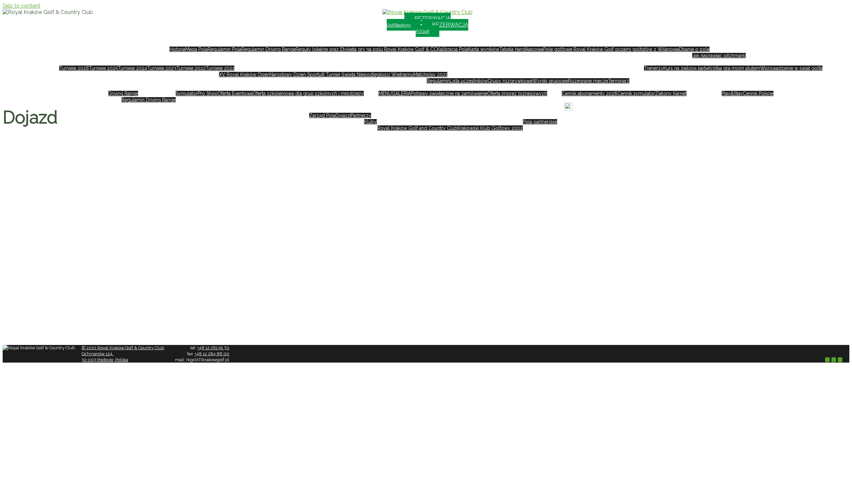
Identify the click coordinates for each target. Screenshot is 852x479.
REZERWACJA (419, 21)
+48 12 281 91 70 (213, 347)
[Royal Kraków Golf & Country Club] (427, 12)
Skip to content (21, 6)
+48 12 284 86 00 (212, 353)
